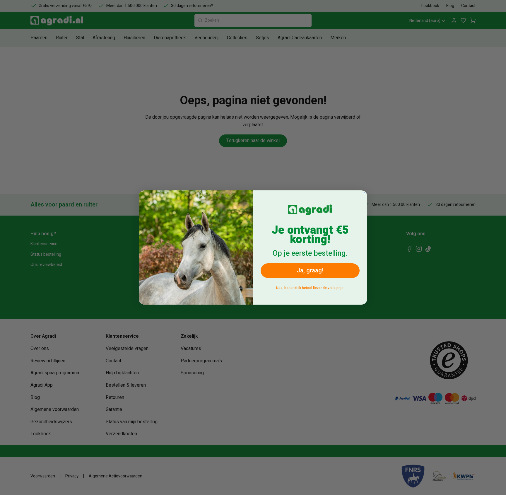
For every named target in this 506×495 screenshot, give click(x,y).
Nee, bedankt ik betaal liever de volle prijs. (310, 288)
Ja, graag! (310, 270)
